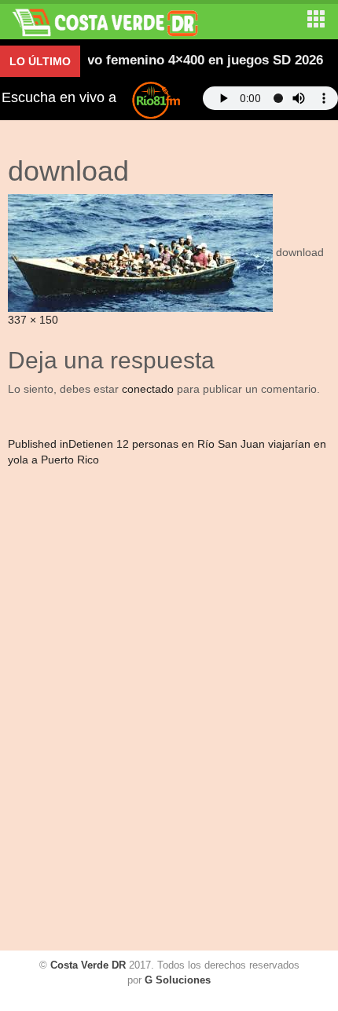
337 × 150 (33, 319)
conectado (148, 389)
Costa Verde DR (88, 965)
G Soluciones (178, 980)
